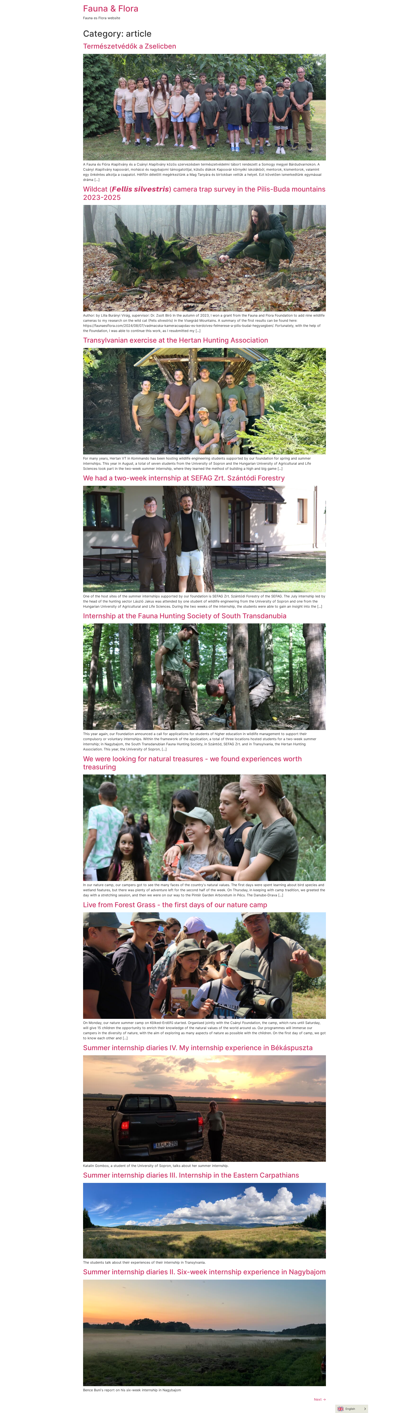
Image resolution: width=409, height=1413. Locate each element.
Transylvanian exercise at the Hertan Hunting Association (175, 340)
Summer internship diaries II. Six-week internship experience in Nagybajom (204, 1272)
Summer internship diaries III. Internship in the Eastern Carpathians (191, 1175)
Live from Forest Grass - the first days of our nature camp (175, 905)
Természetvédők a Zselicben (129, 46)
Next (320, 1399)
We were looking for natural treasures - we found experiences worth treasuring (192, 763)
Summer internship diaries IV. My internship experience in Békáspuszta (198, 1048)
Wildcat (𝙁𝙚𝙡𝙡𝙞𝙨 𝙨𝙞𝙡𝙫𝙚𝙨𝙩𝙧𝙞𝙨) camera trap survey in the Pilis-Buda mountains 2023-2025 (204, 193)
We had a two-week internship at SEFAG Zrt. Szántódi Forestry (184, 478)
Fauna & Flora (110, 8)
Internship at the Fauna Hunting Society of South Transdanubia (185, 616)
